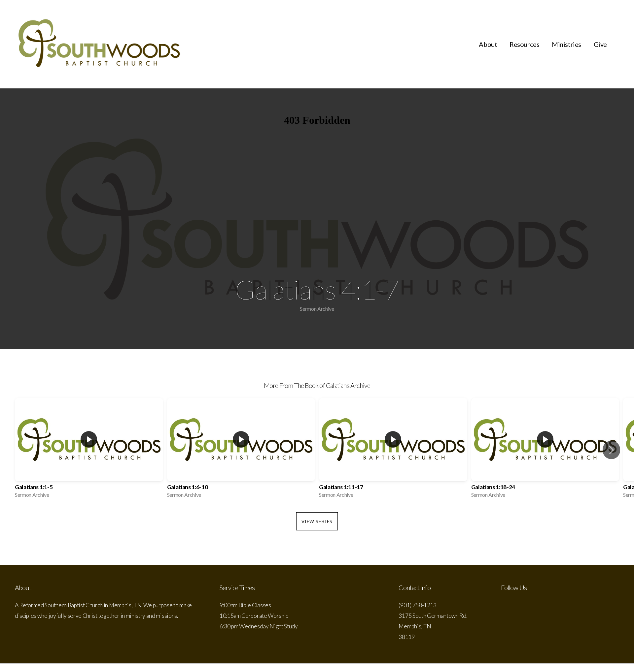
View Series (316, 521)
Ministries (567, 44)
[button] (611, 450)
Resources (525, 44)
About (488, 44)
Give (600, 44)
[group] (89, 450)
